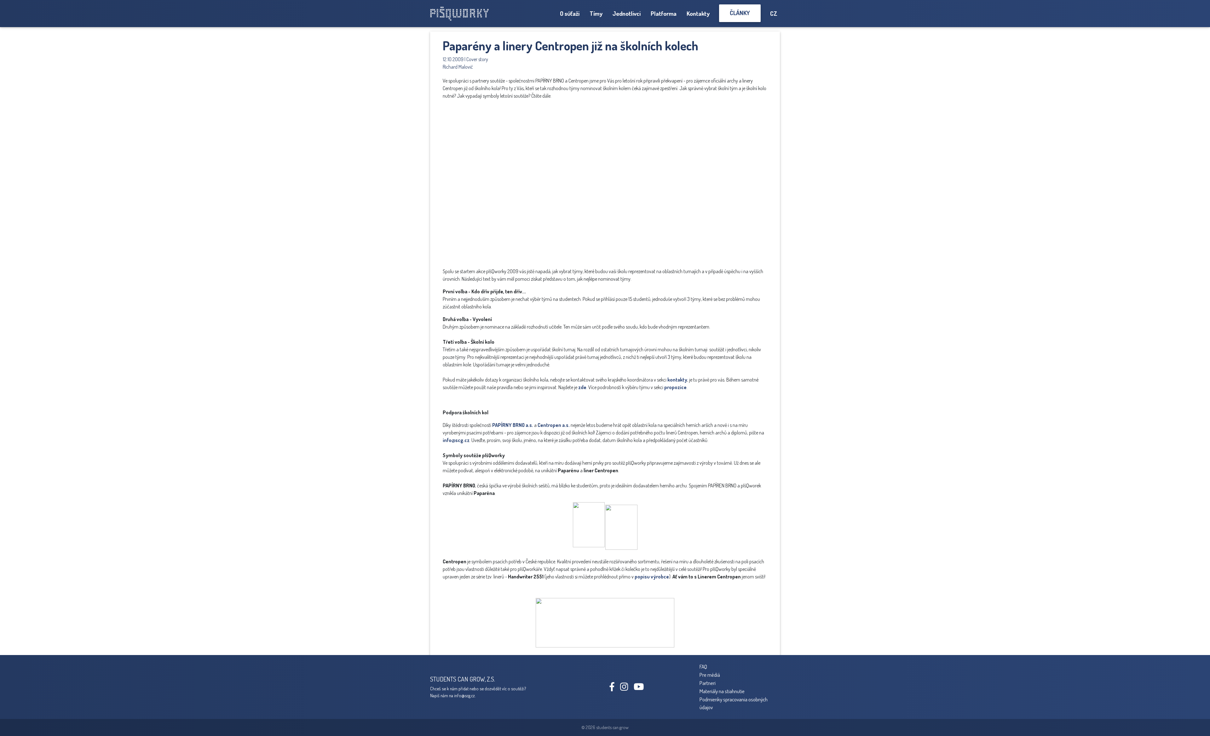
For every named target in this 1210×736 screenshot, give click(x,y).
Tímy (596, 13)
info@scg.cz (456, 440)
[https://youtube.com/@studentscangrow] (641, 688)
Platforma (664, 13)
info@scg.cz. (464, 695)
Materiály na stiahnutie (722, 690)
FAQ (703, 666)
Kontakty (698, 13)
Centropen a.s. (554, 425)
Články (740, 13)
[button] (706, 110)
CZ (773, 13)
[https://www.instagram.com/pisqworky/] (626, 688)
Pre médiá (710, 674)
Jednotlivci (627, 13)
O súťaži (569, 13)
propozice (675, 387)
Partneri (708, 682)
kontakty (677, 380)
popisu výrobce (652, 576)
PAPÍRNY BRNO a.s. (512, 425)
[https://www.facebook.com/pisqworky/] (614, 688)
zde (582, 387)
